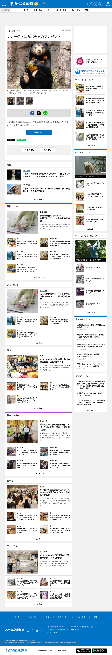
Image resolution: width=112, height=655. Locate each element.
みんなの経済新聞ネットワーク (16, 650)
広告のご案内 (52, 632)
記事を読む (38, 132)
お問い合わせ (75, 630)
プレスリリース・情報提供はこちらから (83, 627)
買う (49, 10)
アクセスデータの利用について (58, 630)
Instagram (95, 4)
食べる (26, 10)
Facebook (86, 4)
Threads (100, 4)
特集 (87, 10)
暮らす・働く (61, 10)
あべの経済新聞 (21, 4)
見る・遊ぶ (38, 10)
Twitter (91, 4)
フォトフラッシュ (14, 31)
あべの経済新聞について (56, 627)
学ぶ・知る (76, 10)
